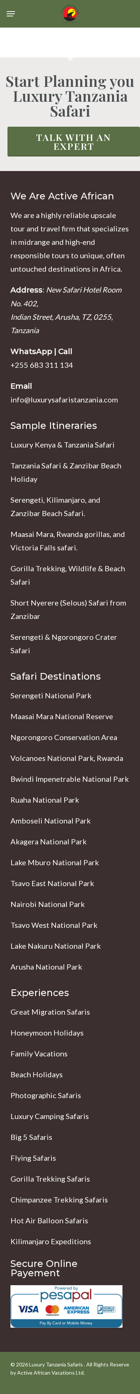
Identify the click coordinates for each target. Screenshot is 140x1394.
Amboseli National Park (50, 820)
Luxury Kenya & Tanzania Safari (62, 444)
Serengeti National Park (50, 695)
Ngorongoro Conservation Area (63, 737)
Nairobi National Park (47, 904)
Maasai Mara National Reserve (61, 716)
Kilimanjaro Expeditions (50, 1241)
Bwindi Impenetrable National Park (69, 778)
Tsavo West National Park (53, 924)
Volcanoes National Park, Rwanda (66, 757)
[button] (11, 14)
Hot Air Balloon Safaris (49, 1220)
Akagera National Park (48, 841)
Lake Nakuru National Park (55, 945)
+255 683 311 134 (41, 364)
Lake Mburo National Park (54, 862)
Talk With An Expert (73, 141)
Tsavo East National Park (52, 883)
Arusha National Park (46, 966)
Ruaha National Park (44, 799)
